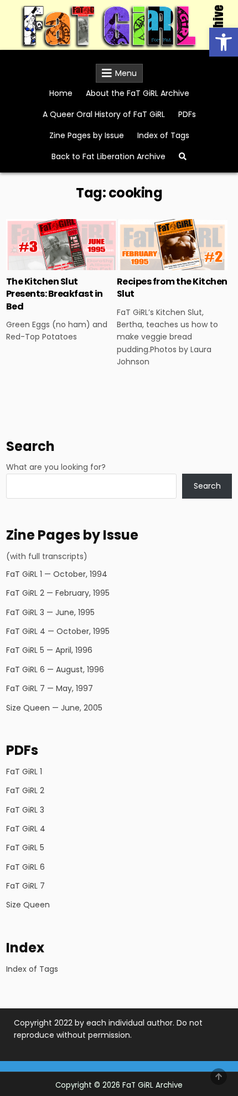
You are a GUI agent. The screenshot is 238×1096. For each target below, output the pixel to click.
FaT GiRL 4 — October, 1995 (58, 631)
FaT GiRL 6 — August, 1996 (55, 669)
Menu (126, 73)
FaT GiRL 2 (25, 790)
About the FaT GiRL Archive (137, 93)
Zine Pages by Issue (86, 135)
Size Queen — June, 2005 (54, 707)
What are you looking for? (56, 467)
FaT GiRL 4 (25, 828)
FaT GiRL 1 (24, 771)
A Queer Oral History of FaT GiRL (104, 114)
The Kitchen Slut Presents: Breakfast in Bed (54, 294)
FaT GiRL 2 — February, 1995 (58, 592)
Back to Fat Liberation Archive (108, 156)
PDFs (187, 114)
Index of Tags (163, 135)
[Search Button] (182, 156)
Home (61, 93)
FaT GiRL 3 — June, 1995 (50, 612)
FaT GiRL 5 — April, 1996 (49, 650)
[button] (223, 42)
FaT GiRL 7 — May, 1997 (49, 688)
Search (207, 485)
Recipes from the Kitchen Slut (172, 287)
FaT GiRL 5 (25, 847)
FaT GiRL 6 (25, 866)
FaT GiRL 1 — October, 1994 (56, 574)
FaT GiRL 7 (25, 885)
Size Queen (28, 904)
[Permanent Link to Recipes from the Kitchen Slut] (172, 244)
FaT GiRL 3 (25, 809)
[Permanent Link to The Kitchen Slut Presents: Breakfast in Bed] (61, 244)
